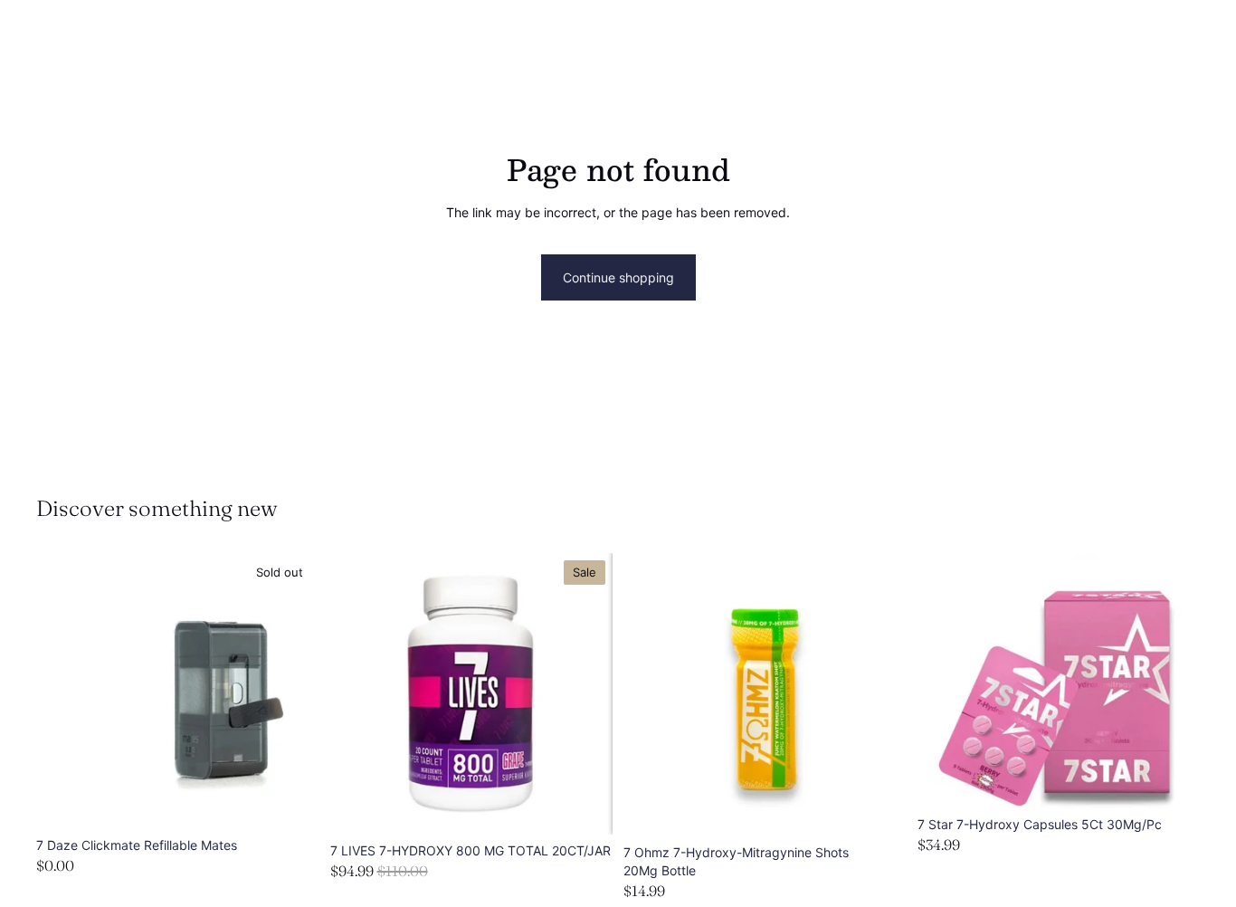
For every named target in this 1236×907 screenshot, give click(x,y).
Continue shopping (618, 277)
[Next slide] (585, 694)
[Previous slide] (357, 694)
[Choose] (584, 806)
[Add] (878, 809)
